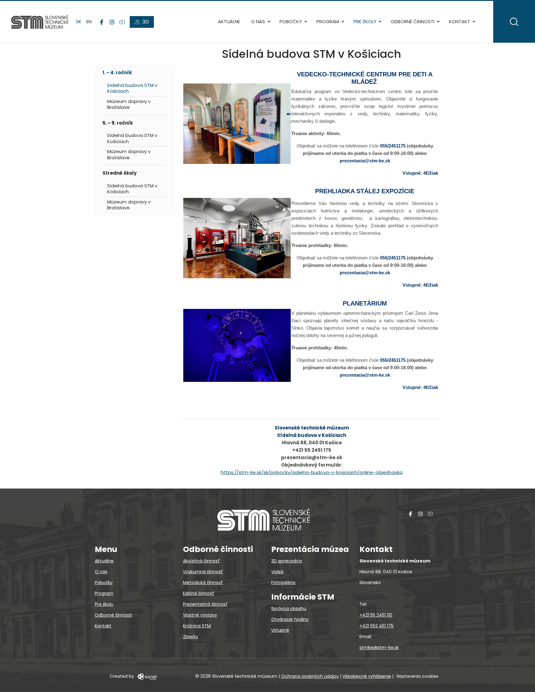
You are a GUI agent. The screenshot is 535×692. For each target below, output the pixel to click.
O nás (258, 21)
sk (78, 21)
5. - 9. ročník (117, 123)
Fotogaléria (283, 582)
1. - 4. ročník (117, 72)
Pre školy (365, 21)
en (89, 21)
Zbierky (190, 637)
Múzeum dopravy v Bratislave (128, 104)
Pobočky (291, 21)
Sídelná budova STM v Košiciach (132, 88)
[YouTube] (122, 22)
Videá (277, 572)
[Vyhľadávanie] (514, 22)
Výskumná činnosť (203, 572)
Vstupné (280, 630)
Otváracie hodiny (290, 619)
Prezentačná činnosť (205, 604)
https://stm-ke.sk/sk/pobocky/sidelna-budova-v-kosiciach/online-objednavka (311, 472)
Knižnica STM (197, 626)
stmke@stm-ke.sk (379, 647)
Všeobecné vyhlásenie (366, 676)
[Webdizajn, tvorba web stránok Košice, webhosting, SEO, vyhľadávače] (146, 676)
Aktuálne (229, 21)
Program (327, 21)
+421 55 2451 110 (375, 615)
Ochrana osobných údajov (310, 676)
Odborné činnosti (412, 21)
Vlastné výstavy (200, 615)
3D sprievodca (286, 561)
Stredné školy (119, 173)
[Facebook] (101, 22)
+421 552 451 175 (376, 626)
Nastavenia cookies (417, 676)
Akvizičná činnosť (201, 561)
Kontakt (459, 21)
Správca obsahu (288, 608)
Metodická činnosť (203, 582)
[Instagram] (112, 22)
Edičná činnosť (198, 593)
